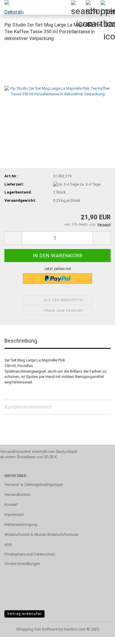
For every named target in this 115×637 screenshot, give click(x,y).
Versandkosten (17, 494)
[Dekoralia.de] (12, 7)
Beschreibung (20, 341)
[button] (13, 238)
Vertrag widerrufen (24, 614)
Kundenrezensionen (28, 407)
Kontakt (11, 504)
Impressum (14, 514)
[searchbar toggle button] (78, 7)
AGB (8, 544)
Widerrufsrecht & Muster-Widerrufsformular (41, 534)
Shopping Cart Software (37, 629)
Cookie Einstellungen (22, 563)
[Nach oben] (99, 628)
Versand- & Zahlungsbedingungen (33, 484)
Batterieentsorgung (20, 524)
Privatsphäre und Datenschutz (29, 554)
